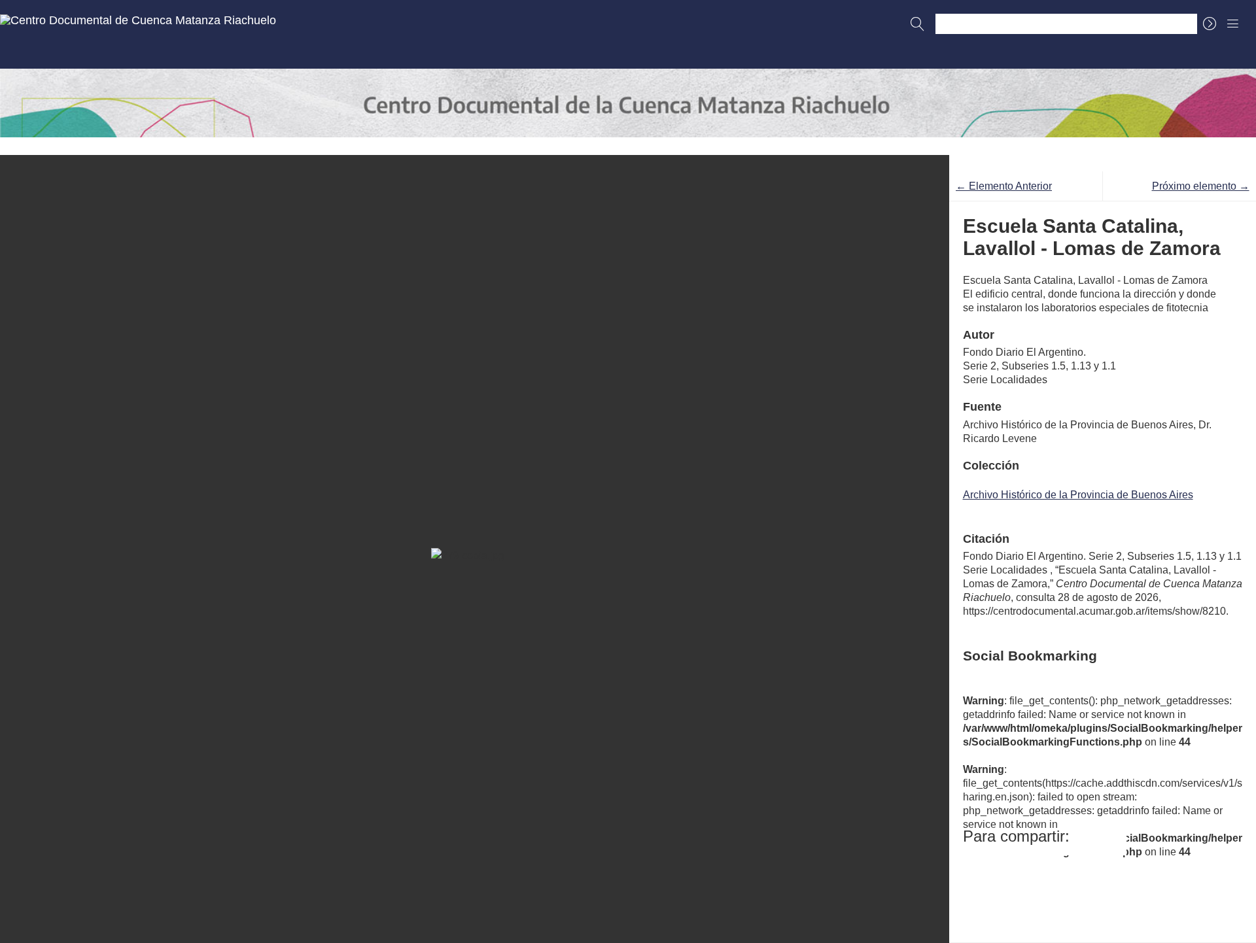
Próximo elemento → (1200, 186)
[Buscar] (917, 24)
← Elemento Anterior (1004, 186)
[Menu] (1233, 23)
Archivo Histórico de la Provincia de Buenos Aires (1078, 494)
